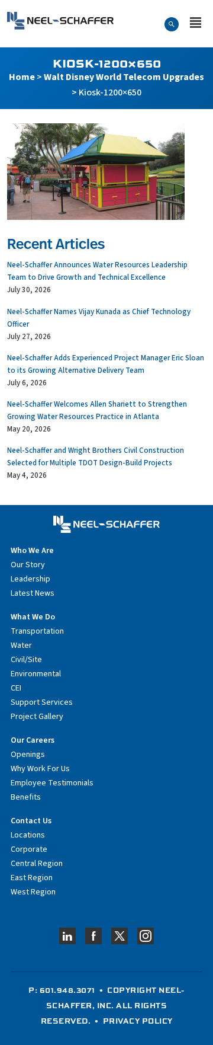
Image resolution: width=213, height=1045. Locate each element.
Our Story (28, 565)
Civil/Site (26, 660)
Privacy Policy (138, 1020)
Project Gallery (37, 717)
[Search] (171, 23)
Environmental (36, 674)
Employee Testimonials (52, 783)
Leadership (30, 579)
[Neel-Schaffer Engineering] (60, 21)
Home (22, 77)
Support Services (42, 702)
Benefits (26, 797)
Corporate (29, 849)
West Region (33, 892)
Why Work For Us (40, 769)
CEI (16, 688)
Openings (28, 754)
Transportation (37, 631)
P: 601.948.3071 (61, 990)
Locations (28, 835)
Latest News (32, 593)
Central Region (37, 864)
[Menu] (195, 23)
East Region (32, 878)
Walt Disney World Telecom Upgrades (124, 77)
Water (21, 645)
